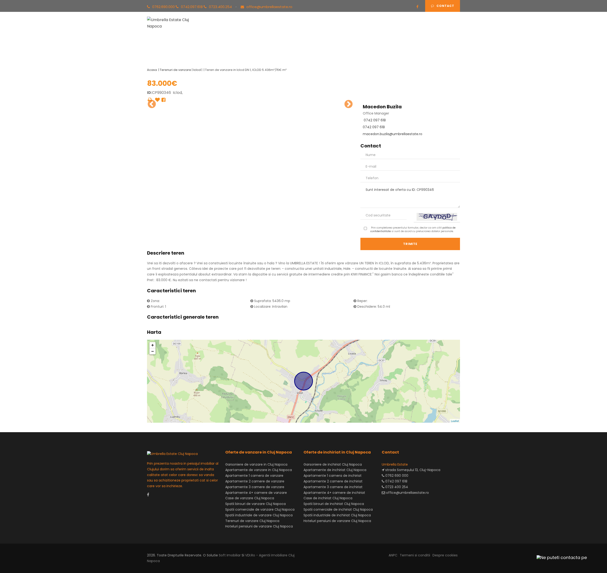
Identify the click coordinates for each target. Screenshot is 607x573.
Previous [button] (151, 104)
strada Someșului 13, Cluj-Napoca (412, 470)
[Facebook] (163, 100)
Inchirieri (269, 28)
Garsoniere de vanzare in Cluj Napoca (256, 464)
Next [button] (348, 104)
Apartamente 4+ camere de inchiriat (334, 492)
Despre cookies (445, 555)
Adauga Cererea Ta (436, 28)
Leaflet (455, 421)
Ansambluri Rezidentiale (308, 28)
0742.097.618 (192, 6)
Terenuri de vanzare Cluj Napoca (252, 520)
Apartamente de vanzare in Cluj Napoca (258, 470)
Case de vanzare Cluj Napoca (249, 498)
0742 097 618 (375, 120)
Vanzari (246, 28)
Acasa (225, 28)
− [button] (152, 351)
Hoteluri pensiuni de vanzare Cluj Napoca (259, 526)
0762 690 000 (396, 475)
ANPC (393, 555)
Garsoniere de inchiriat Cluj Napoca (333, 464)
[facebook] (417, 6)
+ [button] (152, 345)
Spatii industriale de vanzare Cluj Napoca (259, 515)
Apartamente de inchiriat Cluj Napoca (335, 470)
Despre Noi (369, 28)
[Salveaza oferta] (157, 100)
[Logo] (172, 22)
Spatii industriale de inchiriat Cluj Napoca (337, 515)
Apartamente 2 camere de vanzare (254, 481)
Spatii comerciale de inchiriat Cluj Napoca (338, 509)
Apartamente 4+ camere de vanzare (256, 492)
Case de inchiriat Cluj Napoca (328, 498)
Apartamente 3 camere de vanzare (254, 487)
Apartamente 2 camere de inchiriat (333, 481)
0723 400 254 (396, 487)
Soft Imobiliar (230, 555)
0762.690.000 (164, 6)
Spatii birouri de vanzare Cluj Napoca (255, 503)
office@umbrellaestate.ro (269, 6)
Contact (445, 6)
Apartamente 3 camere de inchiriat (333, 487)
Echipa (345, 28)
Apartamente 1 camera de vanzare (254, 475)
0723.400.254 (221, 6)
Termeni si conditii (415, 555)
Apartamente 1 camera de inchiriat (333, 475)
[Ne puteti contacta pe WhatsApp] (559, 557)
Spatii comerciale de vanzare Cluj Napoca (259, 509)
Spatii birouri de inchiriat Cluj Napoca (334, 503)
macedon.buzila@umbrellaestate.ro (392, 134)
